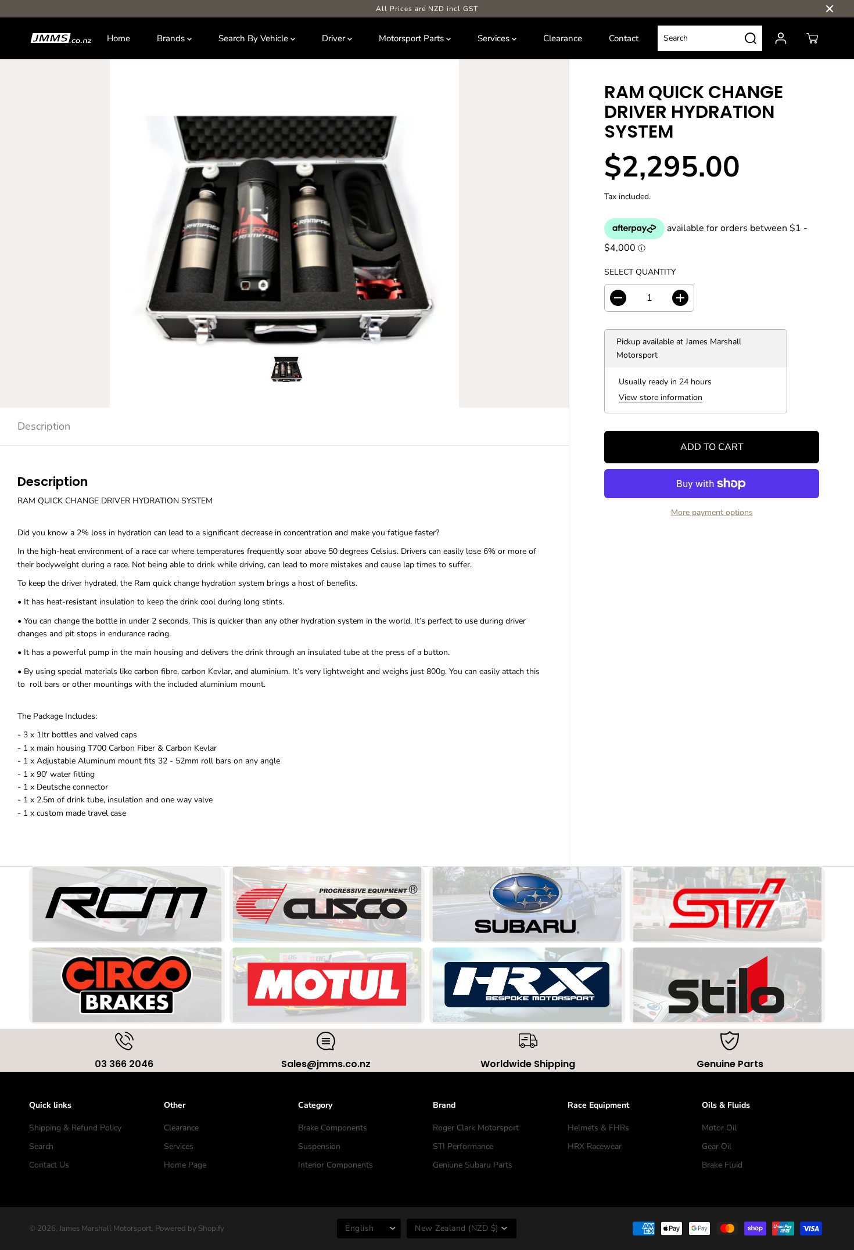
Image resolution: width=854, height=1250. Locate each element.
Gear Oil (716, 1146)
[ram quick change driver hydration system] (284, 233)
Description (43, 426)
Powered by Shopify (189, 1228)
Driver (334, 38)
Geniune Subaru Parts (472, 1164)
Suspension (319, 1146)
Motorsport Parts (412, 38)
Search (41, 1146)
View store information (660, 397)
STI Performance (463, 1146)
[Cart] (812, 38)
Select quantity (640, 272)
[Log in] (781, 38)
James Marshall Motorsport (105, 1228)
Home (118, 38)
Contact (623, 38)
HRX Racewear (595, 1146)
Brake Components (332, 1127)
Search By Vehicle (254, 38)
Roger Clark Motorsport (476, 1127)
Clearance (562, 38)
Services (495, 38)
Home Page (185, 1164)
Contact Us (49, 1164)
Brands (172, 38)
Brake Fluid (722, 1164)
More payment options (712, 512)
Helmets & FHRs (598, 1127)
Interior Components (335, 1164)
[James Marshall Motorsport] (61, 38)
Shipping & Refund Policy (75, 1127)
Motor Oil (719, 1127)
